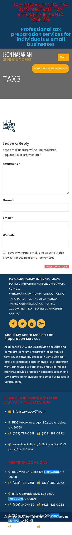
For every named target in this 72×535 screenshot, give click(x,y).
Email (8, 218)
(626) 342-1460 (23, 505)
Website (9, 235)
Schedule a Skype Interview (50, 68)
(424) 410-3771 (23, 526)
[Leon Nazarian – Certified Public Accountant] (17, 56)
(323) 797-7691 (23, 433)
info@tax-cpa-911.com (29, 412)
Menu (63, 57)
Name (8, 200)
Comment (11, 164)
